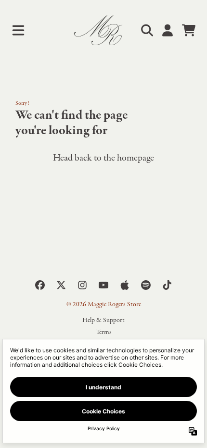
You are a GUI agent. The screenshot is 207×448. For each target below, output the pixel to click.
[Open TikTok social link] (167, 285)
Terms (104, 332)
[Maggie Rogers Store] (104, 30)
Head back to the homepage (103, 157)
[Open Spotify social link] (145, 285)
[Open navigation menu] (18, 30)
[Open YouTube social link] (103, 285)
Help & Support (103, 320)
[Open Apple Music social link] (124, 285)
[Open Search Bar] (146, 30)
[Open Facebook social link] (40, 285)
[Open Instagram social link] (82, 285)
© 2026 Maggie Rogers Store (103, 304)
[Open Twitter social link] (61, 285)
